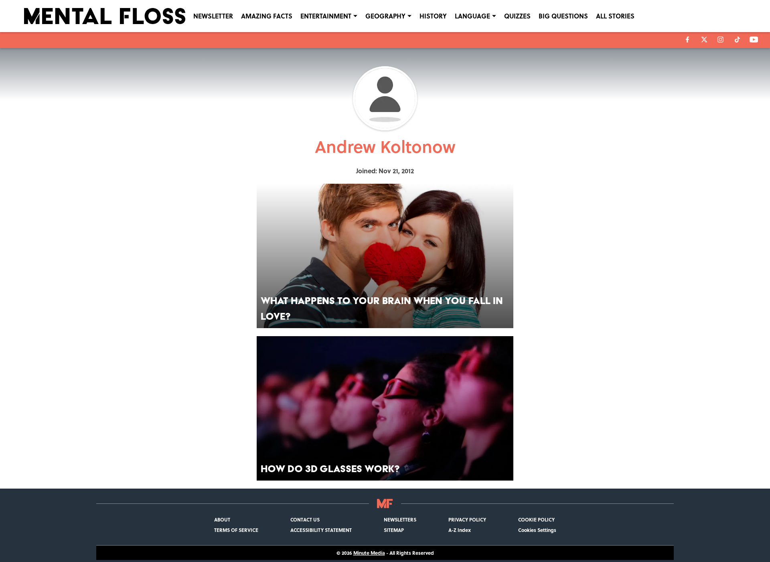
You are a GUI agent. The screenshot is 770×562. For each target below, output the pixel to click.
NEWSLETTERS (400, 519)
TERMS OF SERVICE (236, 530)
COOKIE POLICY (536, 519)
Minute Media (369, 553)
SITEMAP (394, 530)
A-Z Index (459, 530)
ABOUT (222, 519)
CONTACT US (305, 519)
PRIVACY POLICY (467, 519)
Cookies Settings (537, 530)
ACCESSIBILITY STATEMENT (321, 530)
